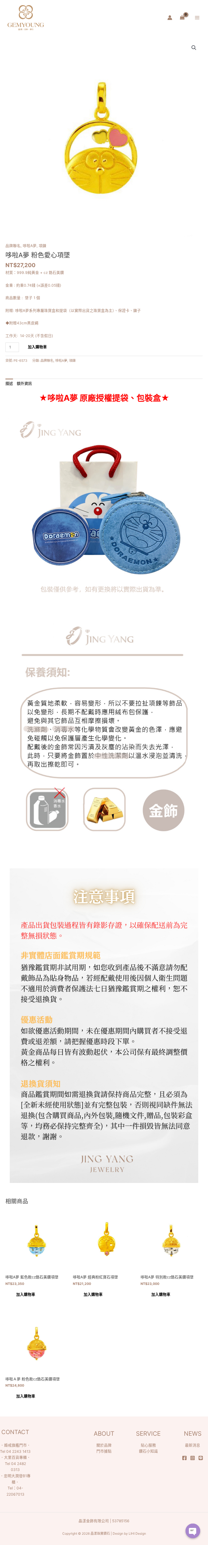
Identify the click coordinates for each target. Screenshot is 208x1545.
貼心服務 (148, 1445)
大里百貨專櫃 (15, 1457)
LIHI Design (137, 1533)
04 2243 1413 (18, 1451)
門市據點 (104, 1451)
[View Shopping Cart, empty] (182, 17)
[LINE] (200, 1458)
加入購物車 (37, 347)
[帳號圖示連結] (169, 17)
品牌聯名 (13, 246)
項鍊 (42, 246)
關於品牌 (104, 1445)
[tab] (9, 383)
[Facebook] (184, 1458)
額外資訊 (24, 383)
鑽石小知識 (148, 1451)
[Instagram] (192, 1458)
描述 (9, 383)
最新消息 (192, 1445)
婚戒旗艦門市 (15, 1445)
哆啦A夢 (30, 246)
